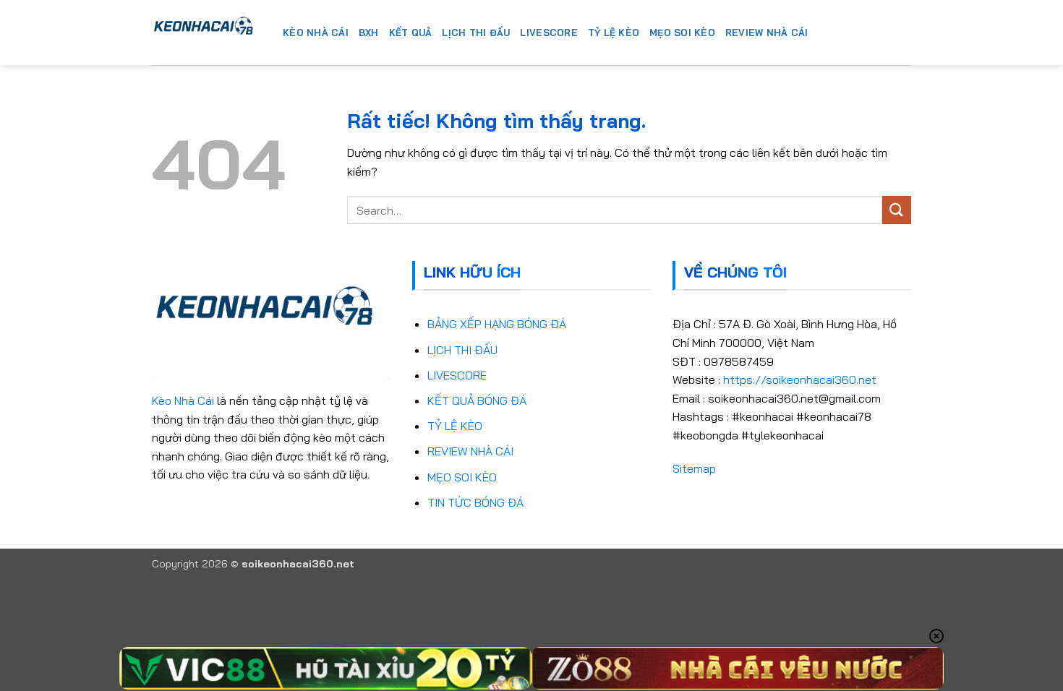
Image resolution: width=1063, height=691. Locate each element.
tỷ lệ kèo (613, 32)
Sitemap (694, 468)
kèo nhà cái (316, 32)
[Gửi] (896, 210)
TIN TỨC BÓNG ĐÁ (475, 502)
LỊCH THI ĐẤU (462, 350)
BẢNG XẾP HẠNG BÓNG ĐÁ (496, 324)
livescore (548, 32)
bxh (369, 32)
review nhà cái (766, 32)
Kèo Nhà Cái (183, 400)
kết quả (410, 32)
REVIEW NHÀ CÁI (470, 451)
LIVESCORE (457, 375)
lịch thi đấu (476, 32)
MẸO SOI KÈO (462, 477)
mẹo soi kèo (682, 32)
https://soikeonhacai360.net (799, 379)
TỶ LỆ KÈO (454, 426)
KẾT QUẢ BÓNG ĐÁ (476, 400)
